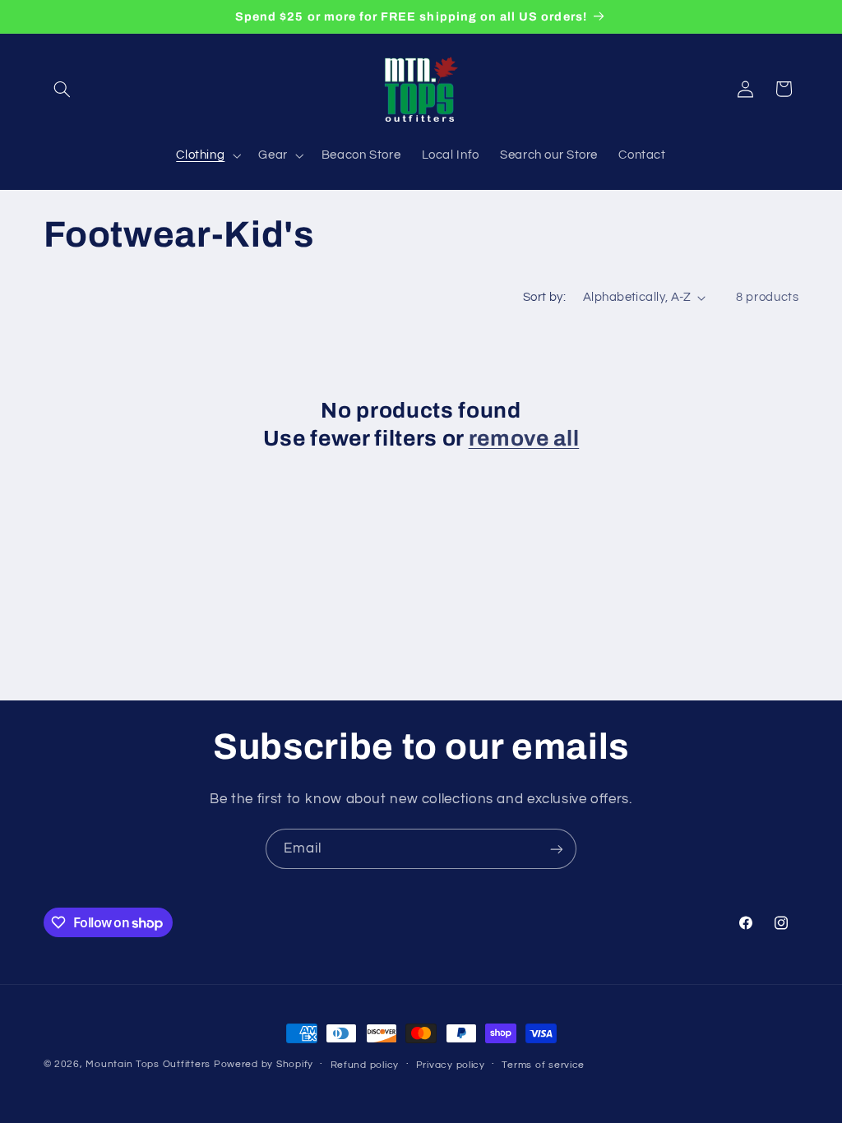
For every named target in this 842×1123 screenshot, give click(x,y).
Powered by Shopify (263, 1064)
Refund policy (365, 1065)
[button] (62, 89)
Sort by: (544, 297)
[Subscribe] (557, 849)
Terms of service (543, 1065)
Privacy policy (450, 1065)
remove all (524, 439)
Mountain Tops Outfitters (148, 1064)
